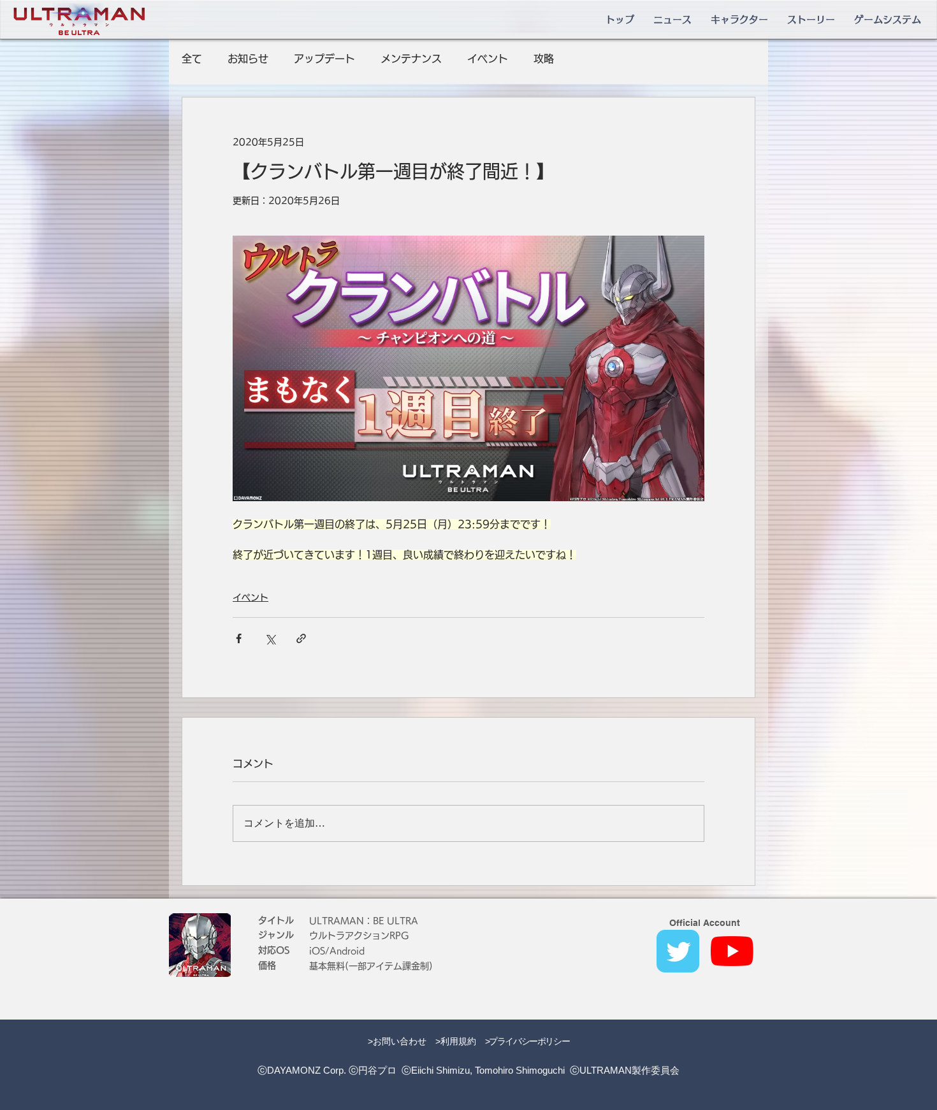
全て (192, 58)
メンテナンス (411, 58)
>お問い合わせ (397, 1041)
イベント (487, 58)
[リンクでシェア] (301, 638)
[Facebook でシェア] (239, 638)
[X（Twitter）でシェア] (270, 638)
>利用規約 (455, 1041)
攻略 (544, 58)
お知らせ (248, 58)
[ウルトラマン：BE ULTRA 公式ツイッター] (678, 951)
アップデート (324, 58)
